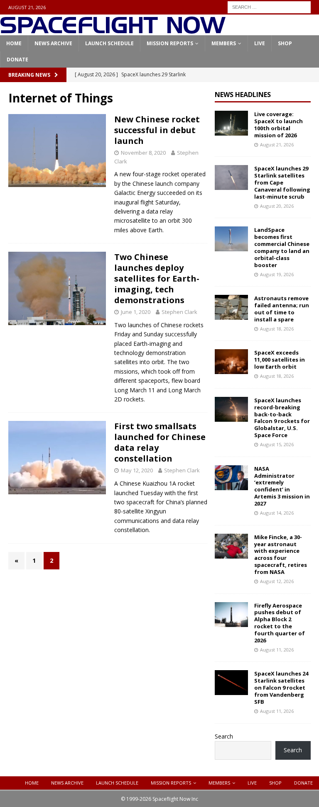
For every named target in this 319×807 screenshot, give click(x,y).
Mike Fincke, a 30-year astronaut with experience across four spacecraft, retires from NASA (280, 554)
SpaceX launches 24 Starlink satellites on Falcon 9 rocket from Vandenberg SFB (281, 687)
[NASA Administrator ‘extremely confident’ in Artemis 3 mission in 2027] (231, 477)
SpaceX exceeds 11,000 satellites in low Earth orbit (279, 359)
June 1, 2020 (135, 312)
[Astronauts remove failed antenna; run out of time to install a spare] (231, 307)
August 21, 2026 (277, 144)
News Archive (53, 43)
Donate (17, 59)
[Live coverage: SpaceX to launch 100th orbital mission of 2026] (231, 123)
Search (224, 736)
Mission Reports (170, 43)
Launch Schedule (109, 43)
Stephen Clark (179, 312)
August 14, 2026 (277, 513)
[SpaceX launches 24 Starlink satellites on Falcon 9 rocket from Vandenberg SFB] (231, 682)
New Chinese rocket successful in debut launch (157, 130)
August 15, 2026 (277, 444)
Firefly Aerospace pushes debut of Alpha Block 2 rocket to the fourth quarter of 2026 (279, 623)
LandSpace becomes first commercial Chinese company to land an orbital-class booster (281, 247)
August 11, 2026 (277, 650)
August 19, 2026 (277, 274)
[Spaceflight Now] (113, 30)
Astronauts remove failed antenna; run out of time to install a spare (281, 308)
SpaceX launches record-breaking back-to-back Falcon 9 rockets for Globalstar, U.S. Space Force (282, 417)
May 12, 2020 (137, 470)
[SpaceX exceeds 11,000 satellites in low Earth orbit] (231, 361)
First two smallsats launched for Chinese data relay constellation (160, 442)
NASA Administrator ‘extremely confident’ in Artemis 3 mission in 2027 (282, 486)
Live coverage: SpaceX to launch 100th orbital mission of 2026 (278, 124)
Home (14, 43)
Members (223, 43)
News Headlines (243, 94)
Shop (285, 43)
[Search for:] (269, 6)
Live (259, 43)
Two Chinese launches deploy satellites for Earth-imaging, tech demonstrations (156, 278)
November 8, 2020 (143, 152)
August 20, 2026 (277, 206)
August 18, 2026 (277, 329)
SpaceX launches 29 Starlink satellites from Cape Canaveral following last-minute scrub (282, 182)
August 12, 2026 (277, 581)
